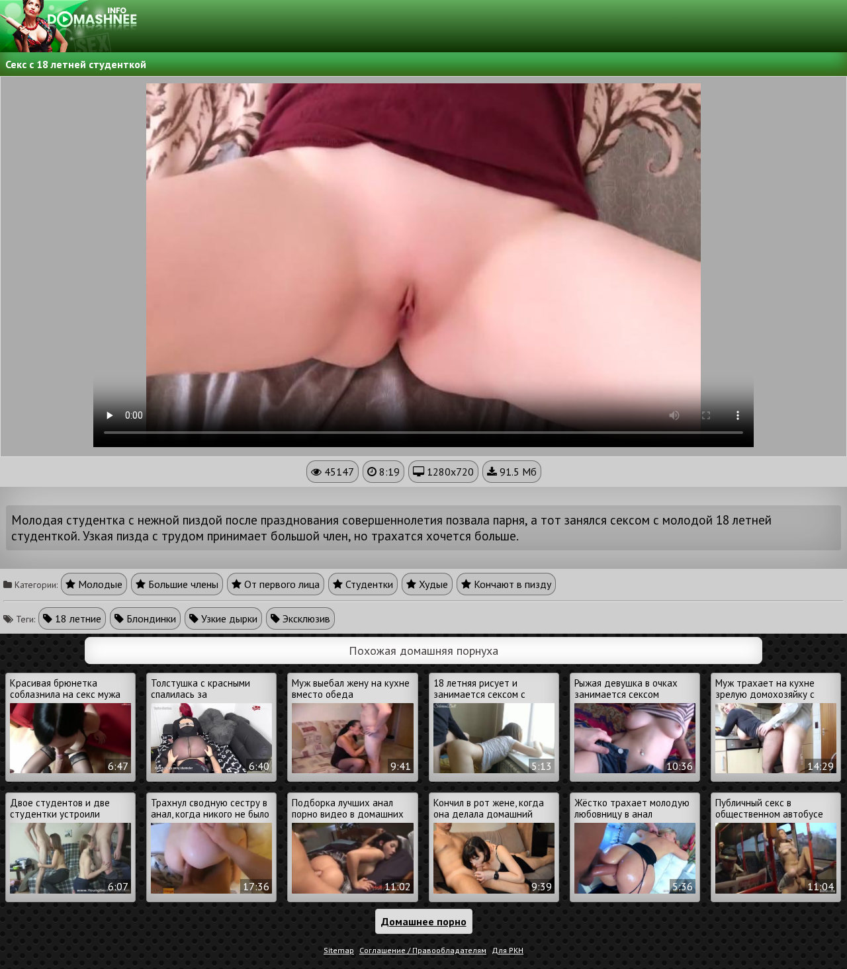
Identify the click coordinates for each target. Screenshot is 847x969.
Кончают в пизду (511, 584)
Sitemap (339, 950)
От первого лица (281, 584)
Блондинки (150, 618)
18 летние (76, 618)
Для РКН (507, 950)
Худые (432, 584)
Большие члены (182, 584)
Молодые (98, 584)
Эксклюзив (305, 618)
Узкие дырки (228, 618)
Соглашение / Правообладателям (422, 950)
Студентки (368, 584)
